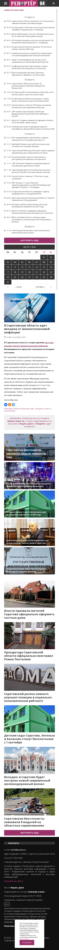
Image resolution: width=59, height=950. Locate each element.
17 (8, 272)
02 (51, 257)
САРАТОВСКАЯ (9, 411)
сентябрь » (40, 287)
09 (51, 262)
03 (8, 262)
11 (15, 267)
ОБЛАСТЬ (47, 409)
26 (22, 277)
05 (22, 262)
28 (37, 277)
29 (44, 277)
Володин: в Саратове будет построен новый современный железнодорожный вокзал (27, 780)
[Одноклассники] (9, 404)
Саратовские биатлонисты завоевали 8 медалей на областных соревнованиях (24, 822)
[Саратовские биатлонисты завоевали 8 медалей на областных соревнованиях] (29, 801)
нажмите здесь (24, 939)
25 (15, 277)
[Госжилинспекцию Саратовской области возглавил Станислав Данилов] (29, 560)
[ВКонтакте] (5, 404)
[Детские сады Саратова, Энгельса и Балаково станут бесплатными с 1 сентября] (29, 718)
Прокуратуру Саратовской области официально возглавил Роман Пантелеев (28, 655)
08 (44, 262)
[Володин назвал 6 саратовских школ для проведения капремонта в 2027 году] (29, 504)
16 (51, 267)
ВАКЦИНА (39, 409)
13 (29, 267)
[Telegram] (13, 404)
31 (8, 282)
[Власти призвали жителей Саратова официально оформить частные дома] (29, 594)
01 (44, 257)
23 (51, 272)
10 (8, 267)
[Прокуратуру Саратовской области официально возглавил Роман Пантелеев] (29, 635)
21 (37, 272)
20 (29, 272)
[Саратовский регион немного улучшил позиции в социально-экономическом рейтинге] (29, 677)
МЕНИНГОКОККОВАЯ (22, 409)
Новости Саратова (14, 10)
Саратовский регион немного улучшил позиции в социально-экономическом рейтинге (28, 697)
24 (8, 277)
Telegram (40, 423)
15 (44, 267)
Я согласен (27, 942)
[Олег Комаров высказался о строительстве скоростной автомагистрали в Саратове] (29, 532)
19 (22, 272)
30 (51, 277)
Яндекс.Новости (15, 421)
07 (37, 262)
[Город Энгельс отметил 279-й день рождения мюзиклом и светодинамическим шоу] (29, 475)
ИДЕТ (32, 409)
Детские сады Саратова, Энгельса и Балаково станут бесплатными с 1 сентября (29, 739)
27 (29, 277)
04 (15, 262)
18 (15, 272)
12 (22, 267)
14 (37, 267)
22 (44, 272)
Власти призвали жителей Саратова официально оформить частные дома (29, 614)
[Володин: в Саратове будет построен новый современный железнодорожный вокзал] (29, 760)
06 (29, 262)
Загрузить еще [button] (29, 240)
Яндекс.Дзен (26, 423)
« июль (18, 287)
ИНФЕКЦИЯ (8, 409)
